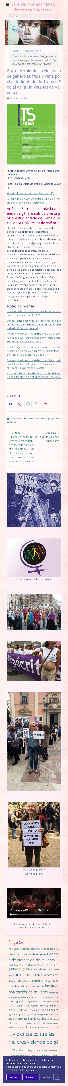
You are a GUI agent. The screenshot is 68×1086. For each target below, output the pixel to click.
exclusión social (27, 974)
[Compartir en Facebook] (10, 404)
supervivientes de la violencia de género (27, 1023)
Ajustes (46, 1077)
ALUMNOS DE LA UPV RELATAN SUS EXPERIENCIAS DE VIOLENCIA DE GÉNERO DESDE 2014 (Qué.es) (34, 377)
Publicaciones (33, 50)
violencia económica (50, 1050)
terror (46, 1023)
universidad (54, 1023)
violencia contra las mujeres (39, 418)
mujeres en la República (42, 1002)
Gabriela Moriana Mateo (33, 4)
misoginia (28, 1002)
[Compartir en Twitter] (19, 404)
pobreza (40, 1010)
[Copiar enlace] (36, 404)
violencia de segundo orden (30, 1050)
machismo (32, 997)
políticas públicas (27, 1014)
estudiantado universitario (41, 969)
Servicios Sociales (40, 1019)
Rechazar (30, 1077)
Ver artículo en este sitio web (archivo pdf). (30, 193)
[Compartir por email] (45, 404)
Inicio (16, 50)
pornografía (41, 1014)
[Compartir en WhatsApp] (28, 404)
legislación (22, 997)
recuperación (51, 1014)
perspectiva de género (24, 1010)
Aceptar (13, 1077)
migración (19, 1001)
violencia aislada (15, 1028)
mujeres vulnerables (38, 1006)
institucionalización (31, 986)
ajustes (30, 1070)
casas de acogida (49, 949)
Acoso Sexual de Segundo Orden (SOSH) (25, 949)
